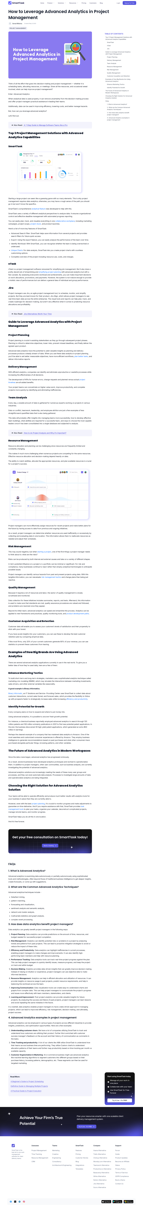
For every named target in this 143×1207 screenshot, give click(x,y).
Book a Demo (120, 1180)
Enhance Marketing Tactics (115, 84)
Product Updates (121, 1158)
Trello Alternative (99, 1154)
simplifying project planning (50, 272)
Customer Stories (82, 1158)
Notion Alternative (99, 1180)
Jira (108, 48)
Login (118, 3)
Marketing (56, 1150)
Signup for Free (129, 3)
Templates (79, 1169)
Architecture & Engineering (62, 1165)
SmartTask (110, 42)
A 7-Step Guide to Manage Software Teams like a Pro (45, 125)
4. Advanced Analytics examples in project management (118, 119)
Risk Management (112, 69)
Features (79, 1150)
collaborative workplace (65, 221)
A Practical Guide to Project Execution (26, 1091)
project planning (38, 804)
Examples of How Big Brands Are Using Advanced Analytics (117, 80)
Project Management (39, 1150)
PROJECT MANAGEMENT (18, 28)
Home (42, 3)
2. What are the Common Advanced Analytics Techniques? (118, 108)
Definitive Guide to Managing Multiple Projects (29, 1086)
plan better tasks (81, 356)
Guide (117, 1154)
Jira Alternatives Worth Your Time (37, 314)
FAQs (107, 101)
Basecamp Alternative (101, 1173)
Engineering (56, 1158)
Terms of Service (121, 1173)
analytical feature (39, 209)
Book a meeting (49, 845)
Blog (101, 3)
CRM (33, 1161)
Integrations (80, 1165)
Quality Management (113, 73)
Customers (93, 3)
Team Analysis (111, 63)
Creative (55, 1154)
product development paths (77, 614)
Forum (117, 1150)
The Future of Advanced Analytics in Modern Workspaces (117, 92)
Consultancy (56, 1161)
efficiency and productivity (76, 699)
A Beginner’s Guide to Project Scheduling (27, 1081)
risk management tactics (51, 577)
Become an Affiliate (122, 1161)
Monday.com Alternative (102, 1161)
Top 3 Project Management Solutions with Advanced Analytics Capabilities (118, 38)
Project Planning (112, 57)
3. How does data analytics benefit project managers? (118, 113)
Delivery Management (114, 60)
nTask (109, 45)
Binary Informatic (15, 693)
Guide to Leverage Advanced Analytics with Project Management (117, 53)
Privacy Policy (120, 1169)
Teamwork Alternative (101, 1165)
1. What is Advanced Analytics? (117, 104)
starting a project (44, 552)
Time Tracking (37, 1154)
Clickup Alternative (100, 1158)
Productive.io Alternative (102, 1169)
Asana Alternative (99, 1150)
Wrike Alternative (99, 1176)
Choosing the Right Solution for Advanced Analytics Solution (118, 97)
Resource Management (114, 66)
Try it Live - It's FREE (119, 1100)
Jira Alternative (98, 1184)
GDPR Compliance (122, 1176)
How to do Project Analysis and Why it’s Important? (44, 433)
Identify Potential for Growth (116, 87)
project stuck (35, 224)
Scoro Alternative (99, 1187)
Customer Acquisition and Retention (118, 76)
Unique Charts (17, 250)
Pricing (84, 3)
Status (117, 1165)
